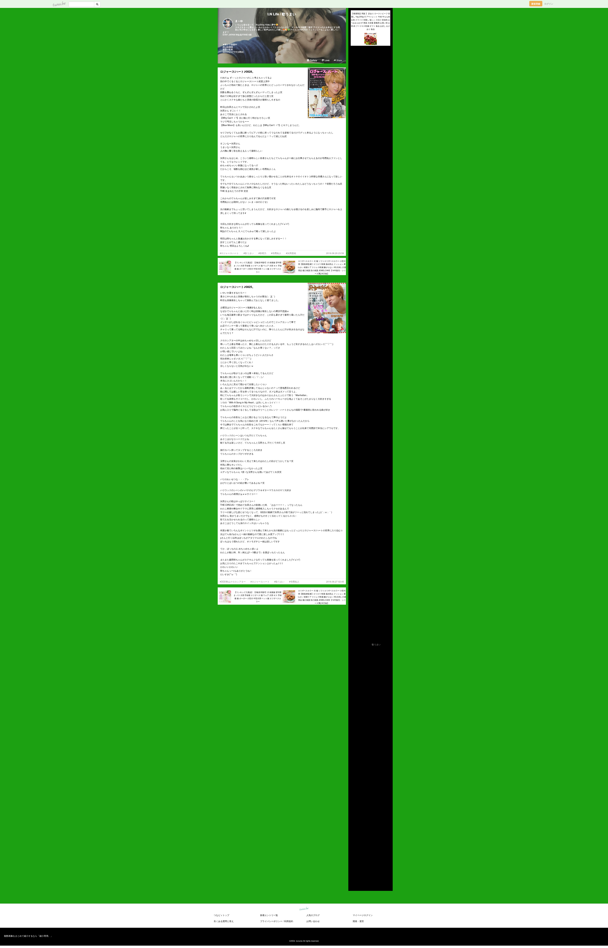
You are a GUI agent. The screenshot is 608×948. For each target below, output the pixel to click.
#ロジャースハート (229, 253)
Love (326, 60)
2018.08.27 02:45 (335, 581)
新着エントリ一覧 (269, 915)
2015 (353, 871)
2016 (353, 868)
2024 (353, 838)
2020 (353, 853)
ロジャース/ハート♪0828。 (237, 71)
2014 (353, 875)
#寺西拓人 (276, 253)
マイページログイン (363, 915)
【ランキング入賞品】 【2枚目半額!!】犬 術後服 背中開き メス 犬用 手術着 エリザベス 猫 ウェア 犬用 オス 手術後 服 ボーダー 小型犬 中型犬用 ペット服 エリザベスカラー (258, 267)
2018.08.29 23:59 (335, 253)
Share (339, 60)
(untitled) (355, 59)
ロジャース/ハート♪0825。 (237, 287)
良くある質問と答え (224, 921)
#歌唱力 (262, 253)
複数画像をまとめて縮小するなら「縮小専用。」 (28, 935)
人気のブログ (313, 915)
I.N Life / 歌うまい (282, 13)
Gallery (313, 60)
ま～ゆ (239, 21)
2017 (353, 864)
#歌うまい (249, 253)
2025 (353, 835)
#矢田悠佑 (291, 253)
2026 (353, 831)
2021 (353, 849)
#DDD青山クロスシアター (233, 581)
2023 (353, 842)
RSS (355, 885)
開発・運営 (358, 921)
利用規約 (288, 921)
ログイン (548, 3)
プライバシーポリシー (271, 921)
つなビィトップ (221, 915)
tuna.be (304, 909)
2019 (353, 857)
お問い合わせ (313, 921)
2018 (353, 860)
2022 (353, 846)
